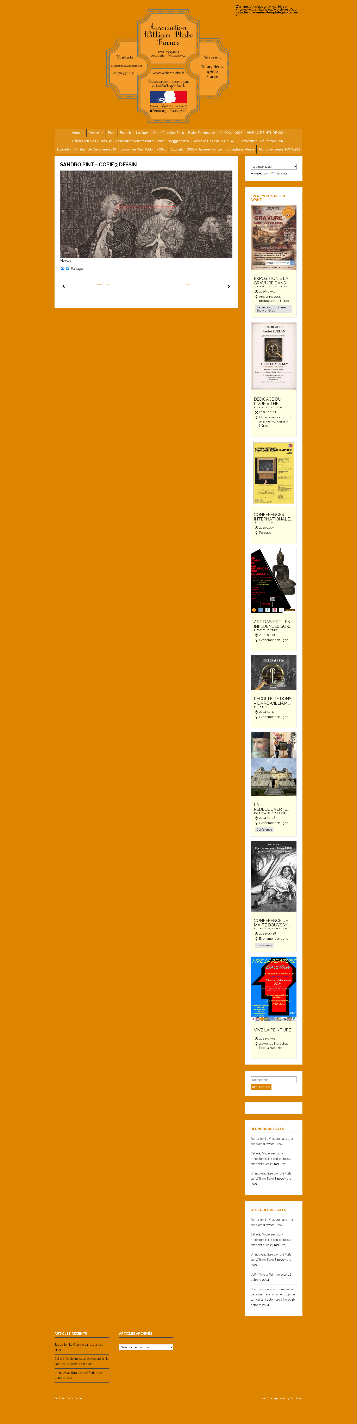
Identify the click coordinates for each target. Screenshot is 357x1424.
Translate (281, 173)
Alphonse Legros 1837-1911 (279, 149)
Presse (94, 133)
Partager (77, 268)
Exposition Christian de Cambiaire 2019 (86, 149)
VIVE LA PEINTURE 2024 (266, 133)
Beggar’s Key (179, 141)
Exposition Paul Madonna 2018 (143, 149)
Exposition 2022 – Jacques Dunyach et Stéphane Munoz (212, 149)
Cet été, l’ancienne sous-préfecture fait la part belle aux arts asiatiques (271, 1158)
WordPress (296, 1398)
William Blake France (70, 1398)
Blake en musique (201, 133)
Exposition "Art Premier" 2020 (264, 141)
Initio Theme (269, 1398)
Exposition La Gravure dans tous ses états (152, 133)
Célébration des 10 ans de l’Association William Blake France (118, 141)
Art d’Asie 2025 (231, 133)
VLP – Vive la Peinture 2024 (269, 1274)
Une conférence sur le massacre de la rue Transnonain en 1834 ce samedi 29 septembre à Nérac (273, 1294)
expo (111, 133)
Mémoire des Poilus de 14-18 (215, 141)
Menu (75, 133)
